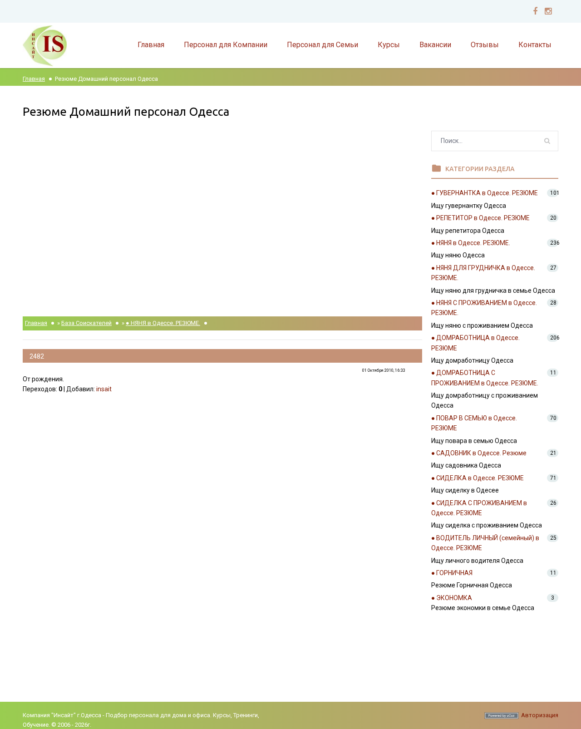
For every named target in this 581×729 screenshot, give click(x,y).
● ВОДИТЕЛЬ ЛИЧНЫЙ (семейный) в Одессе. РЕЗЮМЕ (485, 543)
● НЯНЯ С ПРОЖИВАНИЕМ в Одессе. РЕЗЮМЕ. (484, 307)
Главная (34, 78)
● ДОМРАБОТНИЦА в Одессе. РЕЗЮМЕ (475, 342)
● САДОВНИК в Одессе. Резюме (479, 453)
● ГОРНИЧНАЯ (452, 572)
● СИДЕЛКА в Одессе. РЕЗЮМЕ (477, 478)
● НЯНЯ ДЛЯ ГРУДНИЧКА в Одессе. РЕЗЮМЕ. (483, 272)
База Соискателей (86, 323)
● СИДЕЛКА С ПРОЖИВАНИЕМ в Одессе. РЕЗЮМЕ (479, 508)
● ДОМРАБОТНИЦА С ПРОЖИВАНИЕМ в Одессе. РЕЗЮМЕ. (484, 377)
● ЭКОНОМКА (451, 597)
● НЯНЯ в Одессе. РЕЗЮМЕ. (163, 323)
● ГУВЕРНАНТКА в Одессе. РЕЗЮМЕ (484, 193)
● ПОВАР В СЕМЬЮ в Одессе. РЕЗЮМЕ (474, 423)
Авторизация (539, 715)
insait (104, 389)
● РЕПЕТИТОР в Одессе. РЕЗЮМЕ (480, 218)
